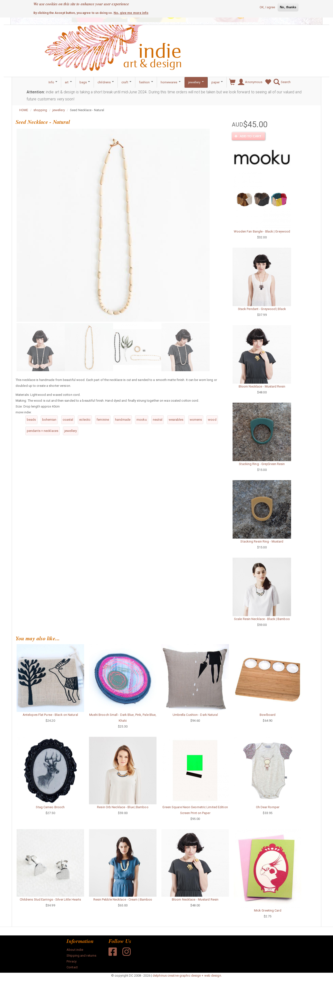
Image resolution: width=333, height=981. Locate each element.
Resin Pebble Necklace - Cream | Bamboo (122, 899)
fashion (145, 82)
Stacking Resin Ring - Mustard (261, 541)
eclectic (84, 419)
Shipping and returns (81, 955)
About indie (75, 950)
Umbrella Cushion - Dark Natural (195, 715)
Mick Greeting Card (267, 910)
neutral (158, 419)
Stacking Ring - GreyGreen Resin (262, 464)
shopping (40, 110)
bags (83, 82)
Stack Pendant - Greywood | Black (262, 309)
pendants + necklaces (42, 431)
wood (212, 419)
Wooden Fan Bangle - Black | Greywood (262, 231)
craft (125, 82)
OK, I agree (267, 7)
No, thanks (288, 7)
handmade (122, 419)
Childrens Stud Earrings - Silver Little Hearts (50, 899)
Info (52, 82)
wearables (176, 419)
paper (216, 82)
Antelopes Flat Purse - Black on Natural (50, 715)
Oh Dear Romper (267, 807)
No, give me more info (131, 12)
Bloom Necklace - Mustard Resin (262, 386)
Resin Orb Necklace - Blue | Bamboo (122, 807)
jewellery (194, 82)
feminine (103, 419)
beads (31, 419)
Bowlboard (267, 715)
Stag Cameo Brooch (50, 807)
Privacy (72, 961)
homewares (169, 82)
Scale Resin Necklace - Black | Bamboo (262, 619)
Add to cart (250, 136)
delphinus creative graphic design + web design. (187, 975)
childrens (104, 82)
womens (196, 419)
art (67, 82)
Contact (72, 967)
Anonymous (253, 82)
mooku (142, 419)
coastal (68, 419)
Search (285, 82)
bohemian (49, 419)
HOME (23, 110)
